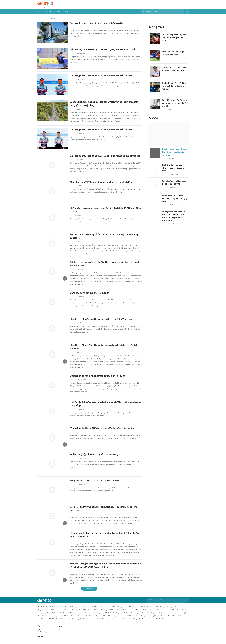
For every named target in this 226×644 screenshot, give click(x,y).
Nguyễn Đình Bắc (168, 610)
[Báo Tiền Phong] (72, 53)
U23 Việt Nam (125, 610)
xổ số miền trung (155, 610)
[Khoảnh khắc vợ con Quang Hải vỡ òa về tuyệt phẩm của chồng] (155, 153)
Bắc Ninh (63, 613)
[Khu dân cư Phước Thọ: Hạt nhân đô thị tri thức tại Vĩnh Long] (52, 328)
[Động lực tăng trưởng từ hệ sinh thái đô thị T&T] (52, 489)
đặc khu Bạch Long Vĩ (74, 619)
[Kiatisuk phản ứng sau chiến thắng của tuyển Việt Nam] (155, 71)
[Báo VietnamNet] (164, 109)
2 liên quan (81, 27)
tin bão (145, 610)
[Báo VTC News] (165, 205)
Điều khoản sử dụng (42, 632)
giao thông (133, 619)
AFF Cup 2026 (113, 610)
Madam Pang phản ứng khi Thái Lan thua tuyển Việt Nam (174, 38)
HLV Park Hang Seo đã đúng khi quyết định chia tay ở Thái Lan (174, 86)
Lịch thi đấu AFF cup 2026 (166, 616)
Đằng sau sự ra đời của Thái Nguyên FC (90, 293)
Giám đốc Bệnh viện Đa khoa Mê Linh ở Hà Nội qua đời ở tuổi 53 (174, 103)
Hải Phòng (73, 607)
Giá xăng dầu (175, 613)
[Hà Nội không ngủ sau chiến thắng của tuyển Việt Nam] (155, 169)
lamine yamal (122, 619)
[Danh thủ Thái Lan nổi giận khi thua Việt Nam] (155, 55)
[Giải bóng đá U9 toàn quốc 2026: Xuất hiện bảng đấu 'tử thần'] (52, 138)
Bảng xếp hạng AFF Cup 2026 (81, 610)
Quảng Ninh (122, 607)
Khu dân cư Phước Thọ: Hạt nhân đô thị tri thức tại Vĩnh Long (101, 319)
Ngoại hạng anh (86, 613)
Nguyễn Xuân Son (119, 616)
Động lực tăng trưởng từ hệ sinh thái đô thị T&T (94, 481)
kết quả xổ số (181, 610)
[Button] (187, 11)
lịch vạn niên (107, 616)
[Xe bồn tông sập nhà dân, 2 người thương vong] (52, 463)
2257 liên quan (81, 379)
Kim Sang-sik (117, 613)
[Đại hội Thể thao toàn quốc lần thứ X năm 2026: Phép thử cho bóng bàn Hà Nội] (52, 243)
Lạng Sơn (185, 613)
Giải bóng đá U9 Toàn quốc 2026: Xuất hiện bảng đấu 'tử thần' (101, 76)
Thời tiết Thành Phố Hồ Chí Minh (56, 607)
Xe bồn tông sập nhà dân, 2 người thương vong (94, 454)
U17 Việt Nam (132, 607)
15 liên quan (80, 109)
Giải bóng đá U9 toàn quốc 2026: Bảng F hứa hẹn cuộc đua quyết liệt (105, 156)
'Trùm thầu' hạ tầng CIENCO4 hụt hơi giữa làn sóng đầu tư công (102, 428)
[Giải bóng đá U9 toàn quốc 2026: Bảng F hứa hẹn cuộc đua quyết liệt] (52, 164)
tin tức (126, 613)
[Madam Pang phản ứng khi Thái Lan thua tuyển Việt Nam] (155, 38)
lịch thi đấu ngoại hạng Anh (106, 619)
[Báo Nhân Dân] (72, 160)
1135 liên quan (81, 53)
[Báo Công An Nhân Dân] (74, 458)
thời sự (96, 610)
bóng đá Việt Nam (44, 616)
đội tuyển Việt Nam (69, 616)
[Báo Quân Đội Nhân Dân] (73, 133)
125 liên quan (84, 458)
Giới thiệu (40, 630)
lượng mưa (56, 616)
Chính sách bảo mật (42, 634)
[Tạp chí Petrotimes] (73, 27)
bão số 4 (108, 613)
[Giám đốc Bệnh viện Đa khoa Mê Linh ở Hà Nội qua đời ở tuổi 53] (155, 104)
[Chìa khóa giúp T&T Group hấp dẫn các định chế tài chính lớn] (52, 191)
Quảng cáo (40, 636)
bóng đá (153, 613)
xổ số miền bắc (73, 613)
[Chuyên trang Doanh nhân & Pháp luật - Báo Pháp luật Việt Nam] (72, 571)
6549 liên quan (173, 174)
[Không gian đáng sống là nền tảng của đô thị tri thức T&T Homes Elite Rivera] (52, 217)
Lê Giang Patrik (132, 616)
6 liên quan (79, 432)
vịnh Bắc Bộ (89, 616)
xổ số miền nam (84, 607)
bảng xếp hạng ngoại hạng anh (170, 607)
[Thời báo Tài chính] (72, 514)
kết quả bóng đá (43, 613)
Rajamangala (135, 613)
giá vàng (104, 610)
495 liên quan (177, 224)
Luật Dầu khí (53, 610)
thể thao (54, 613)
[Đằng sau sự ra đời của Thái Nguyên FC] (52, 301)
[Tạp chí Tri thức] (163, 58)
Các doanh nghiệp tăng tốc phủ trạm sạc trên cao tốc (96, 23)
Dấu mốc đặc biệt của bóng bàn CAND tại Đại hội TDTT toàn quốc (103, 49)
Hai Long (142, 616)
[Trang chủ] (45, 4)
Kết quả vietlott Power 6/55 (149, 607)
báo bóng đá (152, 616)
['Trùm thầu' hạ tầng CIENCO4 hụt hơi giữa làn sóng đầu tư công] (52, 437)
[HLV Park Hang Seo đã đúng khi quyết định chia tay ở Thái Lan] (155, 87)
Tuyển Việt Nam (65, 610)
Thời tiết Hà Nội (97, 607)
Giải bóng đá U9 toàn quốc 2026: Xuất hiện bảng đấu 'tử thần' (101, 130)
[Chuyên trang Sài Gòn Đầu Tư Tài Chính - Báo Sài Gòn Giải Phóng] (73, 186)
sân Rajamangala (88, 619)
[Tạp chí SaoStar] (164, 44)
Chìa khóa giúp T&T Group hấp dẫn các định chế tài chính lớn (101, 182)
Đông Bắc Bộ (50, 619)
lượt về (40, 619)
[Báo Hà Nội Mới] (72, 242)
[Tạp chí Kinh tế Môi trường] (71, 215)
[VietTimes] (72, 432)
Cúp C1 (98, 616)
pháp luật (145, 613)
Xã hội (180, 616)
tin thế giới (60, 619)
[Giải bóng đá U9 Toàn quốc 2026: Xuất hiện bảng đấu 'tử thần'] (52, 84)
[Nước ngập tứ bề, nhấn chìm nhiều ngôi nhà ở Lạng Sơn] (155, 199)
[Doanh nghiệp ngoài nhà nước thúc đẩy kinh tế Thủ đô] (52, 384)
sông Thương (42, 610)
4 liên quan (80, 571)
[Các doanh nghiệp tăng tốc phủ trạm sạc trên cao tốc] (52, 32)
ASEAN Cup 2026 (110, 607)
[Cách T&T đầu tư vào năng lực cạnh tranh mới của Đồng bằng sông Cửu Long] (52, 515)
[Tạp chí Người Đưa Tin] (164, 224)
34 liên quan (82, 323)
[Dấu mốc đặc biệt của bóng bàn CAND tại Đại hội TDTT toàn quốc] (52, 58)
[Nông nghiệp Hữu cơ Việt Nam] (73, 540)
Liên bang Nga (98, 613)
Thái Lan (80, 616)
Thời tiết (41, 607)
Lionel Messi (136, 610)
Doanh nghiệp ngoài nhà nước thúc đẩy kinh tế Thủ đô (97, 376)
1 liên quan (80, 79)
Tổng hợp (61, 630)
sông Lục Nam (163, 613)
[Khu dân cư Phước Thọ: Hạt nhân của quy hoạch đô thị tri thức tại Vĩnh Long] (52, 354)
